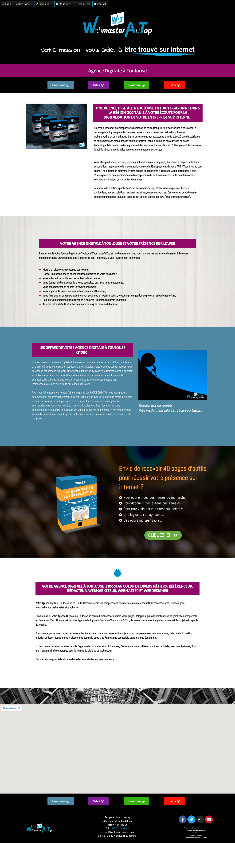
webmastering (147, 188)
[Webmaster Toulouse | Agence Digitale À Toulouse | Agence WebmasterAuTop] (56, 126)
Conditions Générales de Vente (196, 838)
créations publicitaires (121, 188)
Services (44, 4)
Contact (101, 4)
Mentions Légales (196, 835)
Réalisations (22, 4)
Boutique (64, 4)
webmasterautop (180, 171)
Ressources (83, 4)
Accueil (6, 4)
